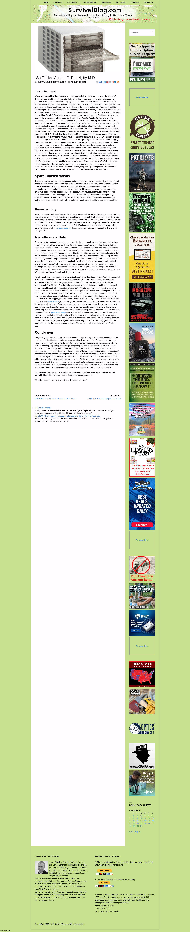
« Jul (131, 831)
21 (130, 823)
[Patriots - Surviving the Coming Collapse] (142, 172)
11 (145, 818)
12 (149, 818)
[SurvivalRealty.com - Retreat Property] (142, 62)
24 (141, 823)
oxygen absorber (64, 228)
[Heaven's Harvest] (142, 457)
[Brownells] (142, 257)
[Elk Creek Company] (142, 132)
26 (149, 823)
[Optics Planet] (142, 729)
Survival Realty (43, 408)
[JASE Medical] (142, 783)
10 (141, 818)
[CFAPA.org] (142, 756)
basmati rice (53, 301)
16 (138, 821)
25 (145, 823)
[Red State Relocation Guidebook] (142, 674)
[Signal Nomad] (142, 342)
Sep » (137, 831)
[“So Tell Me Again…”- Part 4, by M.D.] (78, 49)
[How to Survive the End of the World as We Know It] (142, 382)
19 (149, 821)
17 (141, 821)
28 (130, 826)
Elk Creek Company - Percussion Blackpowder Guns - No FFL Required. (67, 416)
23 (138, 823)
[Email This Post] (100, 82)
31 (141, 826)
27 (152, 823)
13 (152, 818)
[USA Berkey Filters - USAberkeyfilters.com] (142, 596)
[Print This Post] (97, 82)
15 (134, 821)
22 (134, 823)
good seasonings (58, 312)
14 (130, 821)
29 (134, 826)
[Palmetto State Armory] (142, 504)
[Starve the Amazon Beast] (142, 568)
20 (152, 821)
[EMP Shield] (142, 623)
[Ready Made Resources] (142, 212)
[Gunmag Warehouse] (142, 302)
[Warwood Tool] (142, 701)
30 (138, 826)
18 (145, 821)
